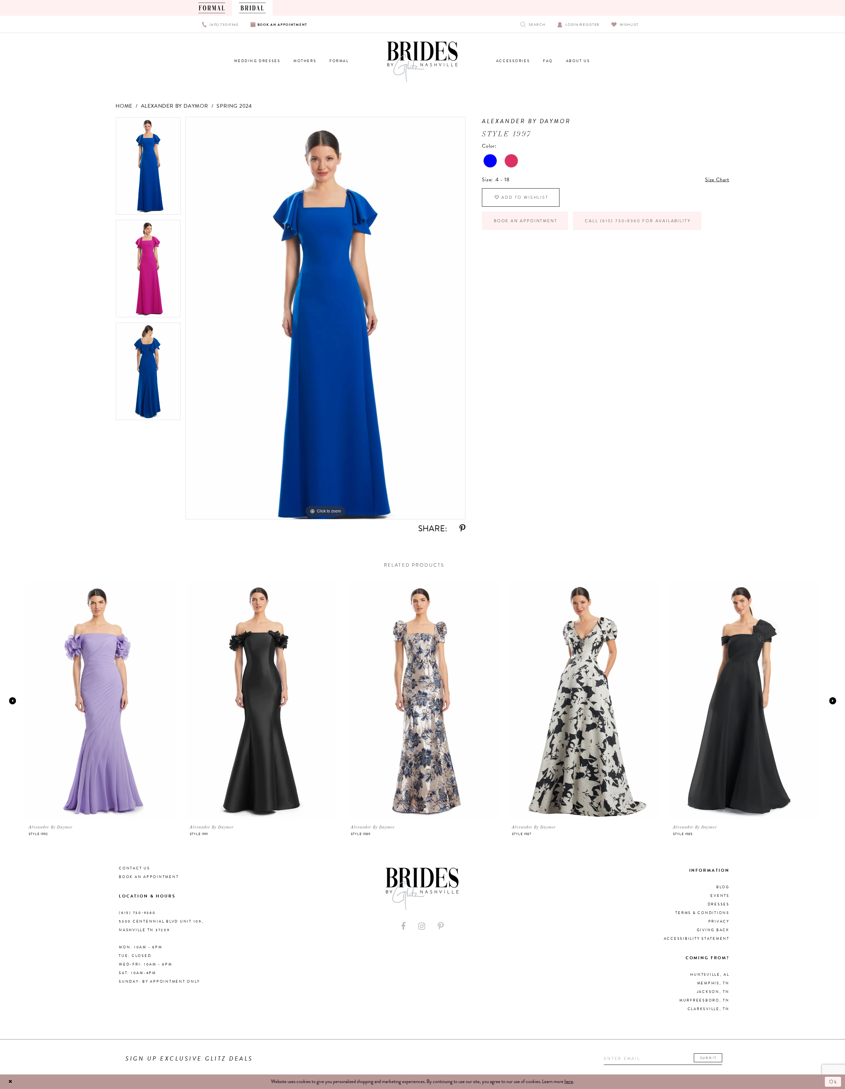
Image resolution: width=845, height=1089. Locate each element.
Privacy (718, 921)
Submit (708, 1057)
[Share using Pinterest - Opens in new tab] (462, 528)
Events (719, 895)
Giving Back (713, 930)
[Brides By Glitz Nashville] (422, 62)
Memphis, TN (713, 983)
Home (124, 106)
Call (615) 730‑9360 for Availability (638, 221)
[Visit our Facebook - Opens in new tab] (403, 926)
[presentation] (100, 701)
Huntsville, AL (709, 974)
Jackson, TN (713, 992)
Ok (833, 1081)
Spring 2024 (234, 106)
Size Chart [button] (717, 180)
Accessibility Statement (696, 938)
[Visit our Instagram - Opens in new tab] (421, 926)
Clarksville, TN (708, 1009)
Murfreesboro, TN (704, 1000)
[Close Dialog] (10, 1082)
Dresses (718, 904)
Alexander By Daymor (174, 106)
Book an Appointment (525, 221)
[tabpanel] (148, 168)
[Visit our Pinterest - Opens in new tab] (441, 926)
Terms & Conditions (702, 913)
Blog (722, 887)
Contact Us (134, 868)
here (568, 1081)
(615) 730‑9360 (137, 913)
